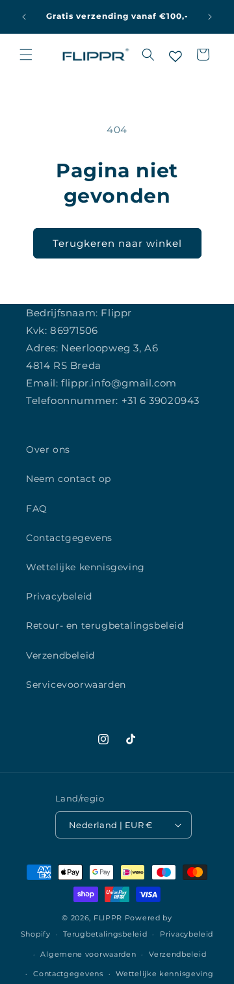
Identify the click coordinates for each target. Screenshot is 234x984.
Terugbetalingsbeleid (105, 934)
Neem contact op (68, 479)
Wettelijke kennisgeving (85, 567)
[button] (26, 54)
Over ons (48, 449)
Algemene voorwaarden (88, 954)
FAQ (36, 508)
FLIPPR (108, 917)
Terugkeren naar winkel (117, 243)
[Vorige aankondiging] (24, 17)
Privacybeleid (59, 596)
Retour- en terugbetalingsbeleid (105, 625)
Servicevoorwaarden (76, 684)
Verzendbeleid (60, 655)
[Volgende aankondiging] (210, 17)
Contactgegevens (69, 538)
